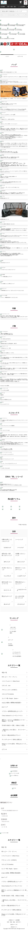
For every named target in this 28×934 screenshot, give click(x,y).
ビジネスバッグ (14, 15)
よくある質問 (21, 6)
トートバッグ (23, 15)
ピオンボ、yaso (6, 685)
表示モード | (14, 924)
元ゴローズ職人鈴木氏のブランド (11, 735)
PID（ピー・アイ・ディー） (10, 677)
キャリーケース (5, 15)
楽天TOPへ (18, 922)
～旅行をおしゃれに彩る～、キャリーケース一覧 (14, 730)
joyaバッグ (5, 707)
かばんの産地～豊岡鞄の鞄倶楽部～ (12, 702)
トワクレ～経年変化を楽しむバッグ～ (12, 711)
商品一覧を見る (22, 524)
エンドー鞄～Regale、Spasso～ (10, 698)
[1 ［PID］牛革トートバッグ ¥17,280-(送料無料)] (8, 634)
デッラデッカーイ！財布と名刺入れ (12, 739)
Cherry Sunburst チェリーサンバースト (12, 715)
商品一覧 (4, 672)
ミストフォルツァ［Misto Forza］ (11, 681)
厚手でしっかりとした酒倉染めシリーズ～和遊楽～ (13, 891)
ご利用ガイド (11, 920)
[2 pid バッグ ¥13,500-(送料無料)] (7, 646)
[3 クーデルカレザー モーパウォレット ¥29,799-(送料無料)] (11, 657)
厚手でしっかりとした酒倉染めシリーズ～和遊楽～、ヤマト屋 (14, 720)
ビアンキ (4, 749)
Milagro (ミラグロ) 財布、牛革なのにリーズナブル (14, 744)
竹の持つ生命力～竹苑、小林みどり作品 (13, 725)
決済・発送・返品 (11, 6)
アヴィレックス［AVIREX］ (10, 689)
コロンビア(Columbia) (8, 694)
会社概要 (2, 6)
